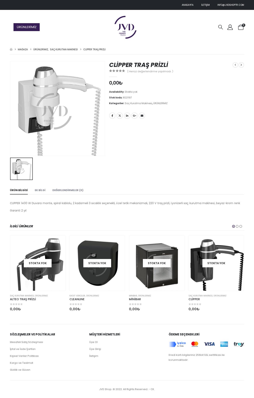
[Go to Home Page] (11, 49)
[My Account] (230, 27)
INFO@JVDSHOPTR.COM (230, 5)
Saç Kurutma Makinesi (138, 103)
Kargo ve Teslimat (21, 363)
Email (142, 115)
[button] (220, 27)
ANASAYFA (187, 5)
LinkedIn (127, 115)
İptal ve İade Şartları (23, 349)
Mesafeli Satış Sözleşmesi (26, 342)
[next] (241, 65)
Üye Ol (93, 342)
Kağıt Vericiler (77, 295)
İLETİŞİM (205, 5)
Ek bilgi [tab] (40, 190)
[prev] (235, 65)
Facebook (112, 115)
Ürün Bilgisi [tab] (19, 190)
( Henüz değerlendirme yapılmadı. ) (150, 71)
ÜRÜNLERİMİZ (27, 27)
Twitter (119, 115)
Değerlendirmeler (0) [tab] (67, 190)
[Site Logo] (125, 27)
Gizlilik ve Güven (20, 370)
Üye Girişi (95, 349)
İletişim (93, 356)
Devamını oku (58, 242)
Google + (134, 115)
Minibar (133, 295)
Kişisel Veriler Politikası (24, 356)
